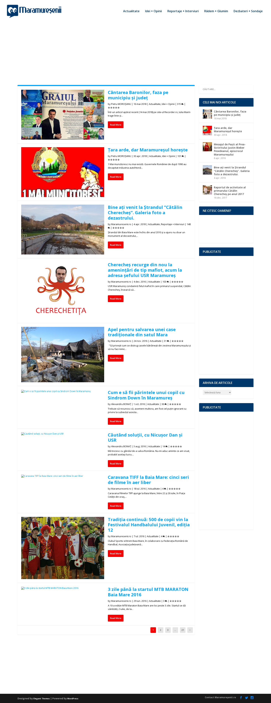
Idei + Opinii (153, 11)
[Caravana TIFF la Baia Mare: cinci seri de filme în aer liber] (62, 476)
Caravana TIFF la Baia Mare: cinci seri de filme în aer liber (148, 479)
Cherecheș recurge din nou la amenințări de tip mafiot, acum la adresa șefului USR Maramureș (145, 269)
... (175, 630)
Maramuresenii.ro (121, 224)
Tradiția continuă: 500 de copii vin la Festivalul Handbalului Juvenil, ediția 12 (149, 524)
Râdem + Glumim (216, 11)
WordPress (72, 698)
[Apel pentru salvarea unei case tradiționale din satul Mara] (62, 354)
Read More (115, 124)
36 (163, 404)
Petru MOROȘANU (121, 104)
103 (164, 281)
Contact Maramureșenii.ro (220, 697)
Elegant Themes (41, 698)
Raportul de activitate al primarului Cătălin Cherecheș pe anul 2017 (230, 191)
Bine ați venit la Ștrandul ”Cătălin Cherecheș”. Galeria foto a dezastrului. (145, 212)
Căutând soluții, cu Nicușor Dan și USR (145, 437)
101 (179, 156)
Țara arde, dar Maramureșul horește (148, 150)
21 (182, 630)
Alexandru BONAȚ (121, 404)
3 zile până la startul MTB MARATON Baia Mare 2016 (148, 592)
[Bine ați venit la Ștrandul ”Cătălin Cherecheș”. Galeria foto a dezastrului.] (62, 229)
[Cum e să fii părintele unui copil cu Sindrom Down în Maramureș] (62, 391)
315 (179, 104)
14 (164, 446)
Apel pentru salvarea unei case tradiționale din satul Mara (142, 332)
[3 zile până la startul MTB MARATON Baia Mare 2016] (62, 588)
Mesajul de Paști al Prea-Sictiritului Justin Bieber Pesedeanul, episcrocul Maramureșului (230, 149)
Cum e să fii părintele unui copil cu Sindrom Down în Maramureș (146, 395)
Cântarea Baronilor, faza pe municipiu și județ (138, 95)
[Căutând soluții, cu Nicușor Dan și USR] (62, 433)
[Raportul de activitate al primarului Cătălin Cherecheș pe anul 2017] (207, 189)
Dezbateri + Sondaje (248, 11)
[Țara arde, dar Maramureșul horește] (62, 172)
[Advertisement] (135, 50)
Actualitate (131, 11)
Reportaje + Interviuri (183, 11)
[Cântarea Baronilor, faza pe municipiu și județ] (62, 115)
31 (165, 341)
